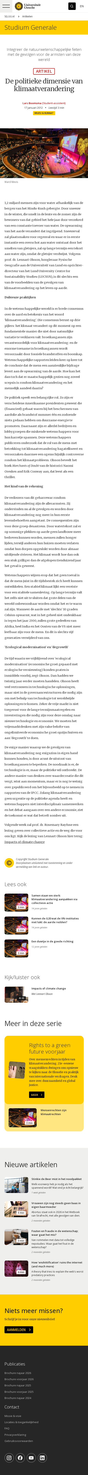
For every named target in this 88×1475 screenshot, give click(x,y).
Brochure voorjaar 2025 (19, 1392)
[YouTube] (31, 1458)
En (82, 6)
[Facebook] (20, 1458)
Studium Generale (31, 27)
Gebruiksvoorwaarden (19, 1441)
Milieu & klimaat (44, 113)
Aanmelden (16, 1329)
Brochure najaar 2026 (18, 1373)
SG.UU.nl (10, 16)
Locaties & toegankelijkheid (21, 1422)
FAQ (7, 1428)
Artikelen (27, 16)
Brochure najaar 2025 (18, 1385)
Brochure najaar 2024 (18, 1398)
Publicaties (15, 1364)
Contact (12, 1407)
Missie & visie (13, 1416)
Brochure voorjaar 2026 (19, 1379)
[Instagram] (9, 1458)
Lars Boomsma (32, 103)
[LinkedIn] (42, 1458)
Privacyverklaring (15, 1435)
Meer (34, 1095)
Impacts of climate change (25, 842)
